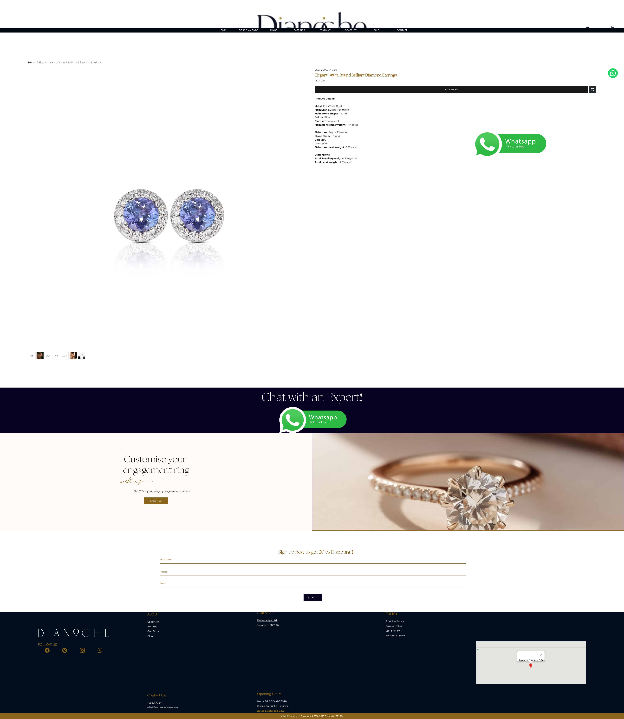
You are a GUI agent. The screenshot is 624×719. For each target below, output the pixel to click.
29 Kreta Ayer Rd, (267, 620)
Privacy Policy (393, 626)
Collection (153, 621)
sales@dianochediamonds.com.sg (162, 707)
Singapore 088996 (268, 625)
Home (32, 62)
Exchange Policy (395, 635)
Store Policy (392, 630)
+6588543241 (154, 702)
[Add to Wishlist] (592, 89)
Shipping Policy (394, 621)
